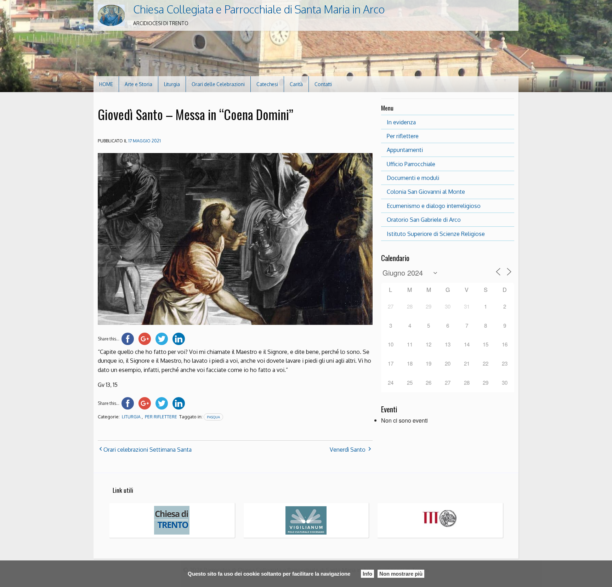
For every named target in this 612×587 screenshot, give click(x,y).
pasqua (213, 417)
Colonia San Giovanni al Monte (426, 191)
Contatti (323, 84)
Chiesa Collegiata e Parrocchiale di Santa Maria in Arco (259, 9)
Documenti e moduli (413, 177)
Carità (296, 84)
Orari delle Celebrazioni (218, 84)
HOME (106, 84)
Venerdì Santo (348, 449)
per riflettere (161, 416)
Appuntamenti (405, 149)
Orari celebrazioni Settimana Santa (147, 449)
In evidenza (401, 122)
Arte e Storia (138, 84)
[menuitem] (106, 84)
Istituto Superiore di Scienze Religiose (436, 233)
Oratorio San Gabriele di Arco (424, 219)
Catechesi (267, 84)
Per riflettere (403, 136)
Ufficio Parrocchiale (411, 164)
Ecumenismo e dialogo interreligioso (434, 205)
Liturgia (172, 84)
